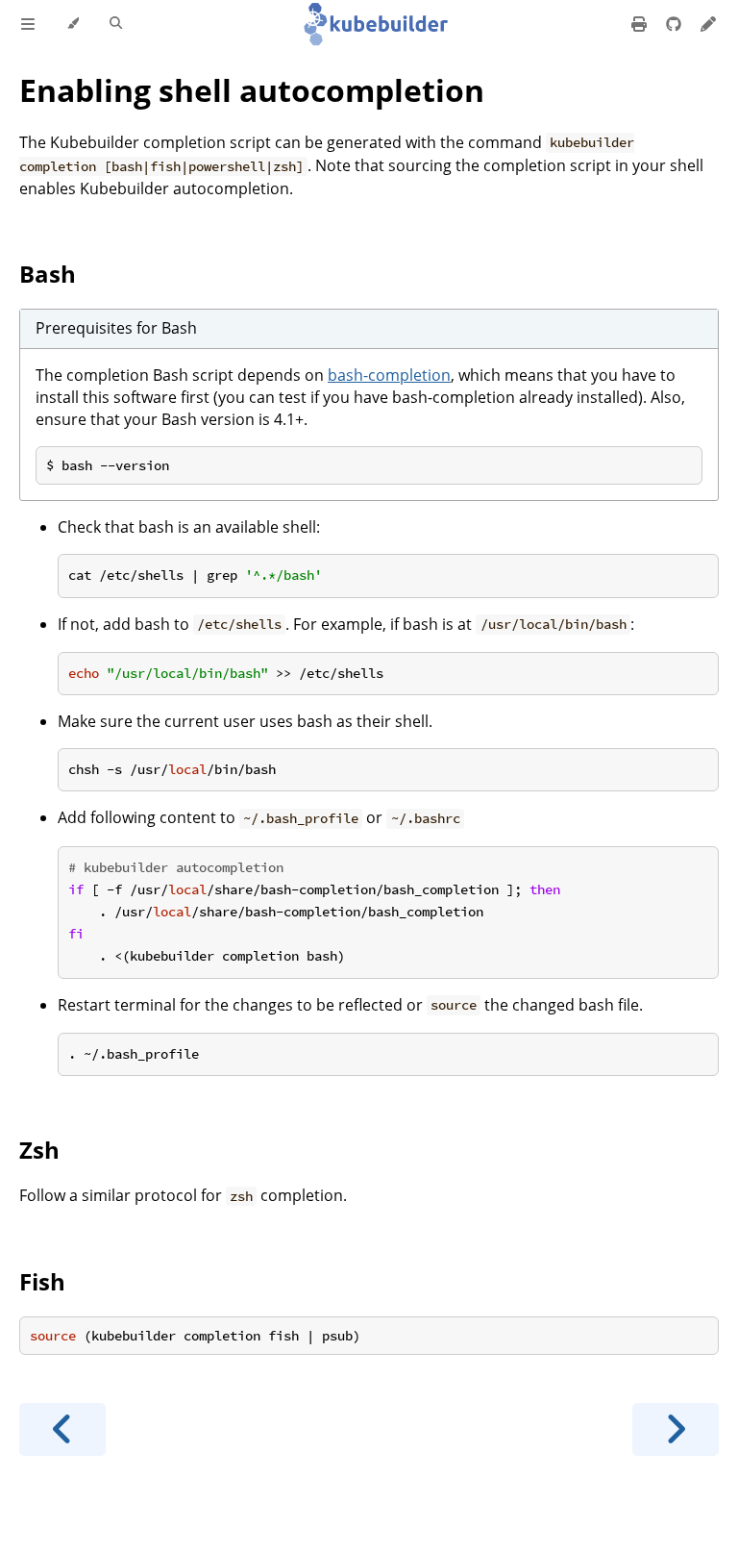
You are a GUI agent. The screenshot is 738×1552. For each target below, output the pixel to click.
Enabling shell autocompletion (251, 90)
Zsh (39, 1149)
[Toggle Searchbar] (115, 24)
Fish (42, 1281)
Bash (47, 273)
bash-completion (389, 375)
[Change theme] (72, 24)
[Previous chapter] (62, 1429)
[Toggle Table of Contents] (28, 24)
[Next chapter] (675, 1429)
